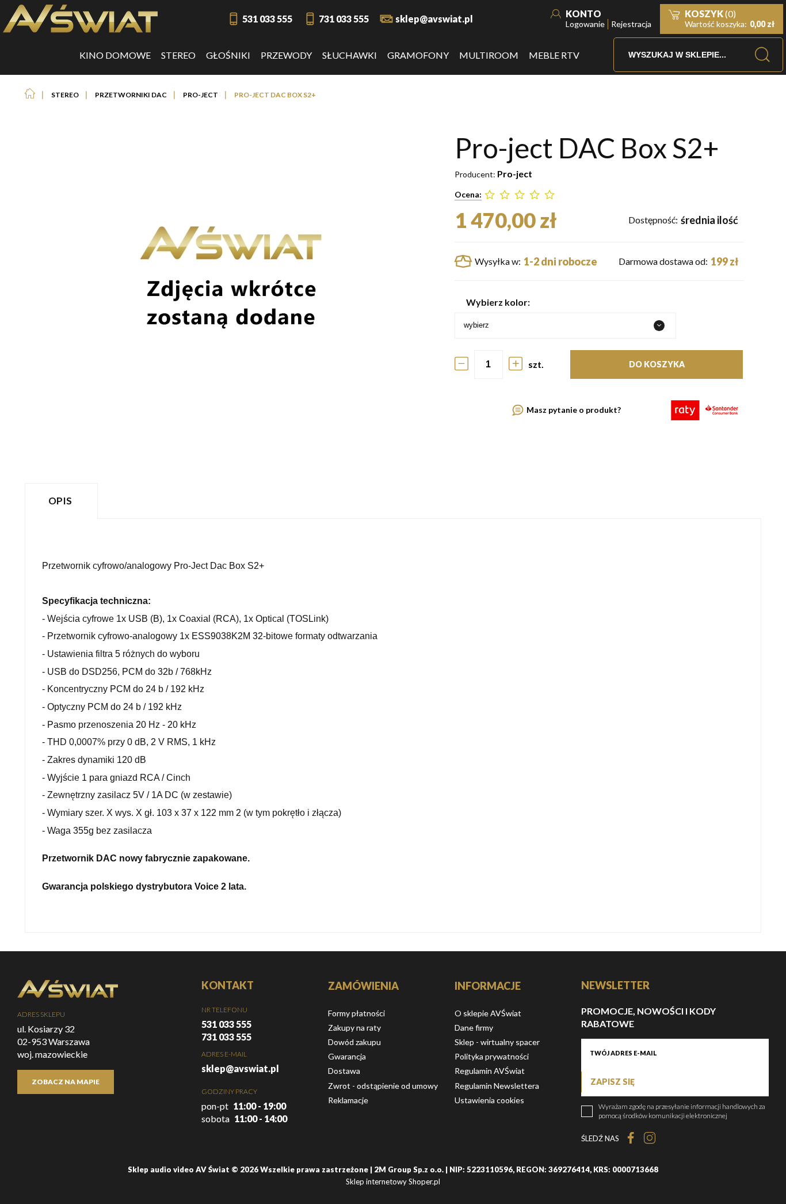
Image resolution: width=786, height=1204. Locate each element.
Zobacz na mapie (66, 1081)
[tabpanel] (393, 725)
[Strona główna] (80, 19)
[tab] (63, 500)
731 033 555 (344, 18)
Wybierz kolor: (498, 302)
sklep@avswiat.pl (434, 18)
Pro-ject (514, 173)
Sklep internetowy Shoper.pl (393, 1181)
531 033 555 (267, 18)
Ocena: (468, 194)
